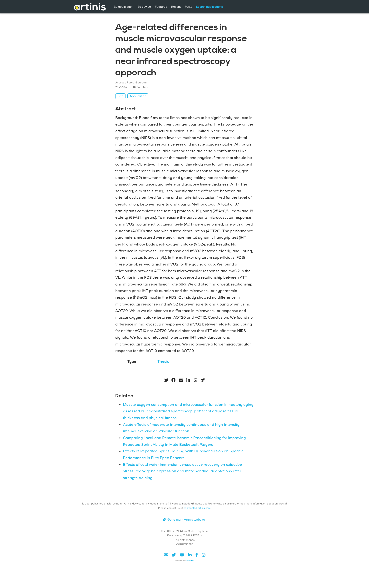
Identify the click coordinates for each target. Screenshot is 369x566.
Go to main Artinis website (186, 519)
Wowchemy (190, 560)
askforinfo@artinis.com (197, 507)
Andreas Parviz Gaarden (131, 82)
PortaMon (142, 87)
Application (138, 96)
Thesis (163, 361)
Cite (120, 96)
